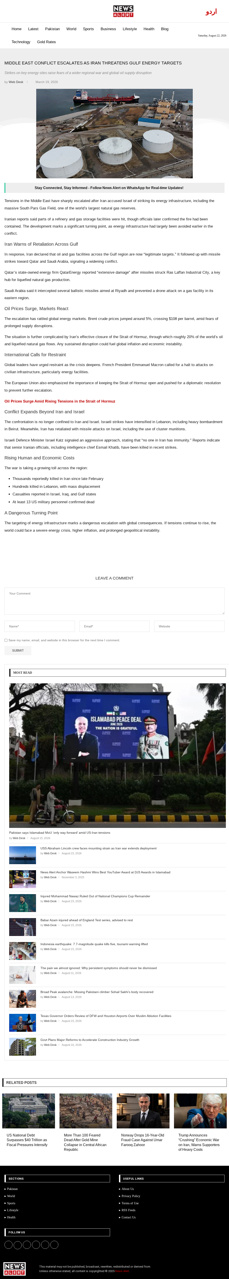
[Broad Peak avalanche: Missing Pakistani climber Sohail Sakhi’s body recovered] (22, 999)
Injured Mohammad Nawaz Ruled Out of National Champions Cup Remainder (95, 896)
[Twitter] (18, 11)
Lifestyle (130, 29)
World (71, 29)
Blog (164, 29)
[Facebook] (13, 11)
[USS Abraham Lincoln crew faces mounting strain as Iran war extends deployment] (22, 855)
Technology (21, 42)
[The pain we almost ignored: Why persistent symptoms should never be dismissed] (22, 975)
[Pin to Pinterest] (56, 560)
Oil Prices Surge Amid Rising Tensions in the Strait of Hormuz (59, 401)
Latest (33, 29)
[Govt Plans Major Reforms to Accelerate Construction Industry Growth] (22, 1047)
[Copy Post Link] (77, 560)
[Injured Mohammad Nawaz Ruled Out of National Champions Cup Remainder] (22, 903)
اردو (211, 11)
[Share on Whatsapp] (66, 560)
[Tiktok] (39, 11)
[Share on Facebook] (34, 560)
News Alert (122, 1271)
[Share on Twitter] (45, 560)
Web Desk (16, 82)
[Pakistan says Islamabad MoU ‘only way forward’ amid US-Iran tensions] (117, 755)
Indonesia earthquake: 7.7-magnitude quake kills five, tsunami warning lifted (94, 944)
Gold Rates (46, 42)
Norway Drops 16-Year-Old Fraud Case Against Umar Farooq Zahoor (142, 1140)
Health (149, 29)
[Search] (5, 35)
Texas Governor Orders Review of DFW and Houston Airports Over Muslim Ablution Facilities (105, 1016)
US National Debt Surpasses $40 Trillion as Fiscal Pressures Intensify (27, 1140)
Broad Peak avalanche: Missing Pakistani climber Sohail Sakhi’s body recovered (96, 992)
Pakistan (52, 29)
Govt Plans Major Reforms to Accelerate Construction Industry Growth (89, 1040)
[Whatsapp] (34, 11)
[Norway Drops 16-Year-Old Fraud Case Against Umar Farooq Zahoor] (143, 1111)
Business (108, 29)
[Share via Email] (88, 560)
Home (16, 29)
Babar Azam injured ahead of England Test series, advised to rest (86, 920)
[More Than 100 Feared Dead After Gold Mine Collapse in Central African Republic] (85, 1111)
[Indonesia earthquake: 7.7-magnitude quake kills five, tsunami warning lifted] (22, 951)
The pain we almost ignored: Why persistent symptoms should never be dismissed (98, 968)
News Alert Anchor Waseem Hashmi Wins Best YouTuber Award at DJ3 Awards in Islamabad (105, 872)
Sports (88, 29)
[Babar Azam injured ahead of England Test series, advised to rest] (22, 927)
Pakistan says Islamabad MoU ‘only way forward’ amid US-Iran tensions (59, 832)
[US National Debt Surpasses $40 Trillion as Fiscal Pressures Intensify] (28, 1111)
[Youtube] (29, 11)
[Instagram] (23, 11)
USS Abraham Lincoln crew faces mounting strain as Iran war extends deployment (98, 848)
